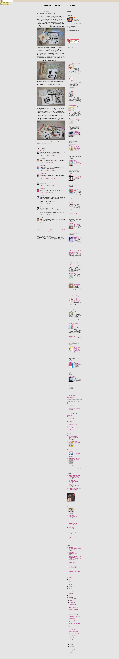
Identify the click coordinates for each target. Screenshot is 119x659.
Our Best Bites (72, 562)
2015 (70, 588)
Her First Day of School (74, 612)
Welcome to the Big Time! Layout (77, 133)
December (72, 598)
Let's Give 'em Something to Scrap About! (74, 263)
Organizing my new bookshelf (75, 637)
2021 (70, 577)
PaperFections (72, 407)
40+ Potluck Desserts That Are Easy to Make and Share (75, 549)
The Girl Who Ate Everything (74, 571)
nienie (70, 506)
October (71, 602)
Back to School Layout (74, 607)
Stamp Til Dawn (72, 188)
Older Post (63, 229)
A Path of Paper (72, 527)
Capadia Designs (70, 415)
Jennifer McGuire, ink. (73, 523)
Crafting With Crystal (73, 311)
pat (40, 206)
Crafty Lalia (71, 223)
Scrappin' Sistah (72, 362)
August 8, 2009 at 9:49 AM (47, 214)
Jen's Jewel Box (72, 336)
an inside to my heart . (73, 91)
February (72, 648)
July (70, 639)
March (71, 646)
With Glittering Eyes (71, 420)
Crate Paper (71, 484)
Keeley (70, 76)
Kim (40, 217)
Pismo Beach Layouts (73, 614)
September (72, 604)
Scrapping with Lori (59, 6)
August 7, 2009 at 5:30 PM (47, 162)
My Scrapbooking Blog (73, 213)
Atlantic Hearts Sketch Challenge (73, 145)
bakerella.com (71, 552)
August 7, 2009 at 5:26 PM (47, 155)
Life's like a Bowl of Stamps (74, 323)
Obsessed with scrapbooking (73, 427)
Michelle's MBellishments (74, 403)
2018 (70, 583)
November (72, 600)
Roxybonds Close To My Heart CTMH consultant (75, 296)
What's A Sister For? (77, 508)
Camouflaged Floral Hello (74, 540)
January (71, 649)
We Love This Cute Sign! (73, 481)
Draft (75, 274)
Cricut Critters (70, 429)
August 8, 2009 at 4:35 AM (47, 203)
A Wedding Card (72, 629)
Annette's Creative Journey (74, 282)
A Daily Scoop (71, 515)
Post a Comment (40, 227)
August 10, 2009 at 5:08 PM (48, 224)
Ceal (69, 118)
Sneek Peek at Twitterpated (75, 616)
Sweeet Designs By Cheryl (74, 458)
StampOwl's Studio (73, 441)
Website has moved (72, 265)
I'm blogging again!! (72, 337)
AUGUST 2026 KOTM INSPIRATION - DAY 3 (77, 452)
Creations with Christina (72, 424)
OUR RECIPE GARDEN (73, 566)
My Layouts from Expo (74, 621)
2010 (70, 595)
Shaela (41, 158)
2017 (70, 584)
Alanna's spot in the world (74, 236)
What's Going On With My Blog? (75, 468)
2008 (70, 652)
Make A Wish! (76, 459)
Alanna (41, 188)
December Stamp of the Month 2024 (77, 364)
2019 (70, 581)
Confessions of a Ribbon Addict (74, 538)
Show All (80, 390)
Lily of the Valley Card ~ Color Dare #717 (77, 66)
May (71, 642)
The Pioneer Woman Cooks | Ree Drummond (75, 557)
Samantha (42, 181)
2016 (70, 586)
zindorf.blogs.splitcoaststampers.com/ (75, 533)
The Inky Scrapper (72, 105)
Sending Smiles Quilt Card (77, 202)
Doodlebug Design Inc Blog (74, 475)
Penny (41, 195)
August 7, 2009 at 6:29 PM (47, 178)
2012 (70, 591)
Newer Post (39, 229)
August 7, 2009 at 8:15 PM (47, 192)
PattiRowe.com (72, 273)
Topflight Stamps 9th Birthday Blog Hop (77, 238)
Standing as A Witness (73, 516)
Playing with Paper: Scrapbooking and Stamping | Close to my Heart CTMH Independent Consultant (75, 250)
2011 (70, 593)
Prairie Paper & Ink (72, 467)
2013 (70, 590)
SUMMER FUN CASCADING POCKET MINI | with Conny (74, 477)
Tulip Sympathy (77, 442)
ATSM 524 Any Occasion (77, 120)
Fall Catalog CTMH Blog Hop (75, 611)
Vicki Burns (42, 173)
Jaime (70, 175)
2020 (70, 579)
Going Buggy (69, 421)
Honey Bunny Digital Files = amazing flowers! (77, 378)
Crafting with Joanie (71, 395)
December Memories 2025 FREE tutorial (77, 284)
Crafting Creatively (72, 160)
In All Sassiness (72, 376)
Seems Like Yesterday (73, 214)
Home (51, 229)
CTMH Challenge (70, 397)
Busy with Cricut (70, 423)
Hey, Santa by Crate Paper (74, 485)
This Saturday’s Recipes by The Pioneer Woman (75, 559)
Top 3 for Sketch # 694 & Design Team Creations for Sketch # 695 (77, 148)
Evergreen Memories (73, 346)
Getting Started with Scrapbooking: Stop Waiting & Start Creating (77, 299)
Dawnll (41, 165)
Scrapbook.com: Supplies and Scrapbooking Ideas (75, 489)
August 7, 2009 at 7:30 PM (47, 185)
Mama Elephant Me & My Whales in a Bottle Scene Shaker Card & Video (75, 437)
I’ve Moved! (71, 535)
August (71, 606)
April (71, 644)
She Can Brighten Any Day (74, 620)
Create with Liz (72, 201)
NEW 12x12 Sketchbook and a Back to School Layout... (77, 94)
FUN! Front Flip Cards (73, 524)
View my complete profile (73, 33)
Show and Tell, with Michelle (74, 63)
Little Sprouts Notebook (74, 633)
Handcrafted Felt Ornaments (74, 408)
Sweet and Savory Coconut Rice (75, 563)
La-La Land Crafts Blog (73, 449)
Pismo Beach (72, 618)
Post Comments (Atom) (47, 231)
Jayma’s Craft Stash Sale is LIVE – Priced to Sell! (75, 254)
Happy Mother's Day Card (74, 404)
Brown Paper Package (45, 143)
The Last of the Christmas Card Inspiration (75, 529)
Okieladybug (69, 426)
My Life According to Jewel (74, 631)
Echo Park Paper (72, 480)
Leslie (41, 150)
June (71, 641)
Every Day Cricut (70, 418)
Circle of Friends (72, 635)
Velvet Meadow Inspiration (77, 225)
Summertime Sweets (73, 553)
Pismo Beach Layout (73, 609)
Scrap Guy (69, 416)
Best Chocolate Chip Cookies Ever (74, 568)
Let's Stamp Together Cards (77, 312)
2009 (70, 597)
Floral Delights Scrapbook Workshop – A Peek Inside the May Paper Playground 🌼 (77, 350)
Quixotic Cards (72, 435)
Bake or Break (71, 547)
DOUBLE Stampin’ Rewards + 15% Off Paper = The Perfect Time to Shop (77, 80)
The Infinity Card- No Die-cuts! (77, 177)
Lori (76, 17)
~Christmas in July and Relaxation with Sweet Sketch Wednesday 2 (77, 163)
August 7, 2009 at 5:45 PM (47, 170)
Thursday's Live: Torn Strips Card (77, 107)
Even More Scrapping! (73, 131)
